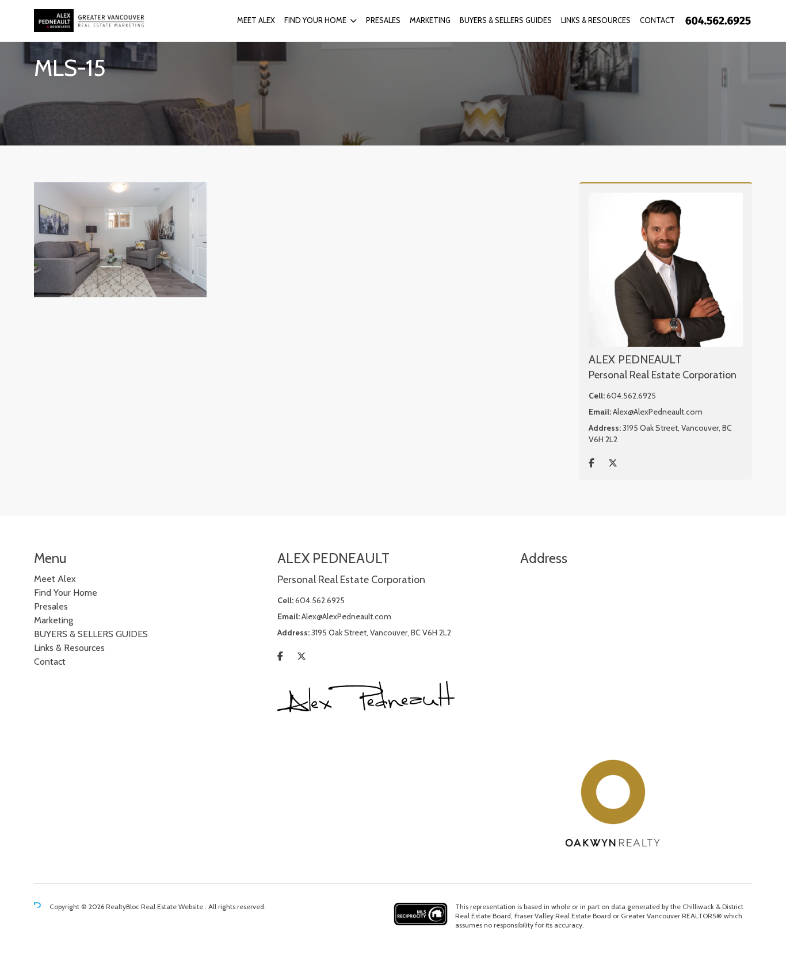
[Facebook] (591, 463)
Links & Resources (596, 20)
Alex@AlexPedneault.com (658, 412)
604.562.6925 (631, 395)
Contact (657, 20)
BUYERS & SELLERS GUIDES (506, 20)
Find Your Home (315, 20)
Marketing (430, 20)
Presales (383, 20)
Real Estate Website (173, 906)
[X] (612, 463)
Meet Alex (256, 20)
